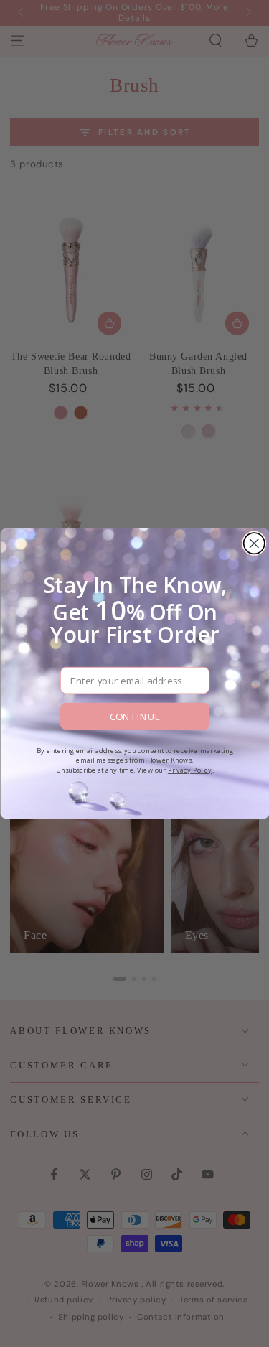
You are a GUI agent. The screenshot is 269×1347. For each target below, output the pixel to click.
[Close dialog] (253, 543)
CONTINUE (134, 715)
